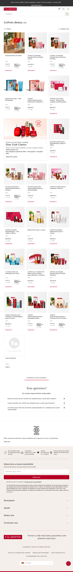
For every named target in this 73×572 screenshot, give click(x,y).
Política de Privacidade (32, 482)
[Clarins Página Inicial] (10, 9)
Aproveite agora (11, 156)
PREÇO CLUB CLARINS (17, 65)
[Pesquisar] (67, 14)
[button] (36, 398)
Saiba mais (7, 441)
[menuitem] (59, 9)
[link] (18, 65)
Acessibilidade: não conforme (36, 556)
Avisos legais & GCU (58, 552)
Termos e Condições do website (19, 552)
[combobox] (36, 563)
